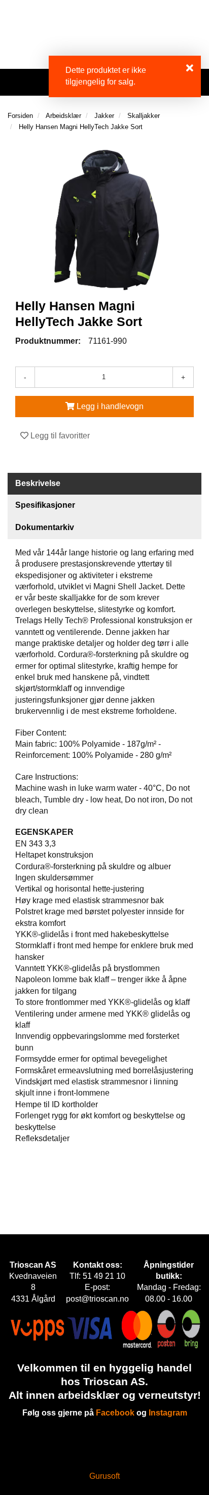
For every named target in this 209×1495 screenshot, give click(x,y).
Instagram (168, 1412)
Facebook (115, 1412)
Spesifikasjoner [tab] (45, 505)
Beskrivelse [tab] (37, 483)
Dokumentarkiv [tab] (44, 527)
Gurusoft (104, 1476)
